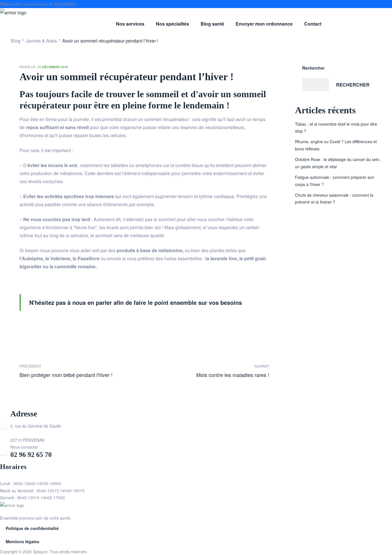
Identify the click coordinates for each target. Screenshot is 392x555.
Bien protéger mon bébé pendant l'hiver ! (80, 371)
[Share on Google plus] (57, 328)
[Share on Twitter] (32, 328)
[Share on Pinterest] (65, 328)
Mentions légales (22, 541)
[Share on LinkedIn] (40, 328)
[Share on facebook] (24, 328)
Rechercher (313, 68)
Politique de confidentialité (32, 528)
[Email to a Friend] (74, 328)
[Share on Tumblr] (49, 328)
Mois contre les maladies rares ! (208, 371)
